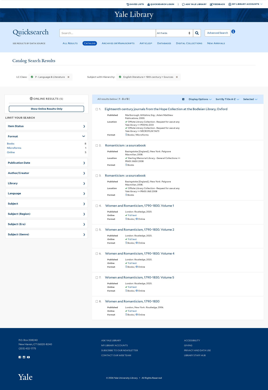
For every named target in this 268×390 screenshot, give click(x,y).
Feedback (219, 4)
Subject (13, 203)
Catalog (89, 43)
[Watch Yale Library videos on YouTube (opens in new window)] (28, 357)
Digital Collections (189, 43)
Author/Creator (18, 173)
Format (13, 136)
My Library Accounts (114, 345)
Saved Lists (136, 4)
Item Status (16, 126)
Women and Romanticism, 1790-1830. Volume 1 (139, 206)
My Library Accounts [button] (245, 3)
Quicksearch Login (162, 4)
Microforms (14, 147)
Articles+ (146, 43)
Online (11, 152)
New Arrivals (216, 43)
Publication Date (19, 162)
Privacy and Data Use (197, 350)
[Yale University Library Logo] (134, 15)
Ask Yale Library (196, 4)
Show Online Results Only (46, 108)
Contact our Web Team (116, 355)
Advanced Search (217, 32)
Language (14, 193)
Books (10, 143)
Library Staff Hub (195, 355)
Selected (248, 99)
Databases (164, 43)
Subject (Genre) (18, 234)
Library (13, 183)
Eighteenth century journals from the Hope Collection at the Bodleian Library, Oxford (166, 109)
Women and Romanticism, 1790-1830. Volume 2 (139, 229)
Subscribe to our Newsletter (119, 350)
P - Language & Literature (50, 76)
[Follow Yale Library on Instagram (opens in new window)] (24, 357)
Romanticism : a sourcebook (125, 145)
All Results (70, 43)
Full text (132, 215)
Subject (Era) (17, 224)
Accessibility (192, 340)
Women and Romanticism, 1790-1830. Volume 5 (139, 277)
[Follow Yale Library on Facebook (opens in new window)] (20, 357)
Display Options (198, 99)
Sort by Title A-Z (226, 99)
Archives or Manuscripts (118, 43)
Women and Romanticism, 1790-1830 (132, 301)
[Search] (197, 33)
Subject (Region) (19, 213)
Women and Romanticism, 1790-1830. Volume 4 (139, 253)
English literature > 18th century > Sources (148, 76)
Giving (188, 345)
